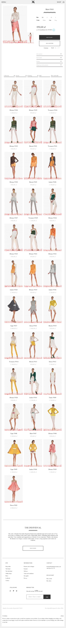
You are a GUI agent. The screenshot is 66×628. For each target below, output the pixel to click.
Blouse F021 (52, 254)
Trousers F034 (52, 110)
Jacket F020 (13, 290)
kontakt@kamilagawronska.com (54, 566)
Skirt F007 (33, 433)
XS (42, 17)
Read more (33, 548)
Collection (6, 75)
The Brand (8, 568)
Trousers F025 (33, 218)
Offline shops (9, 573)
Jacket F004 (33, 469)
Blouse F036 (14, 110)
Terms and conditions (29, 573)
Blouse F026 (14, 397)
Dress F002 (13, 505)
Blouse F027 (14, 218)
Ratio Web (60, 608)
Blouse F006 (52, 433)
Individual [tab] (39, 57)
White (44, 20)
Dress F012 (52, 362)
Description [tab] (39, 54)
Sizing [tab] (38, 61)
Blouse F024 (52, 218)
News (7, 575)
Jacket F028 (52, 182)
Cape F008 (13, 433)
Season (17, 75)
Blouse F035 (33, 110)
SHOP (59, 2)
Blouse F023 (14, 254)
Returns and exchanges (29, 566)
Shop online (8, 566)
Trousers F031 (52, 146)
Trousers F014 (13, 362)
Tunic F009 (52, 397)
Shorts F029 (33, 182)
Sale (40, 75)
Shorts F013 (33, 362)
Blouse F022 (33, 254)
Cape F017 (13, 326)
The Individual (9, 571)
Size (37, 17)
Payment (26, 568)
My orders (49, 581)
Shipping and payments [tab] (42, 65)
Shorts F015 (52, 326)
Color (37, 20)
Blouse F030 (14, 182)
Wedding (29, 75)
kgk (33, 2)
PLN (52, 48)
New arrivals (54, 75)
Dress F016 (33, 326)
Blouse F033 (14, 146)
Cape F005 (13, 469)
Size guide (26, 575)
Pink (50, 20)
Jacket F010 (33, 397)
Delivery (26, 571)
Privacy (25, 578)
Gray (56, 20)
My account (49, 578)
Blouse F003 (52, 469)
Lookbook (8, 578)
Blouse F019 (33, 290)
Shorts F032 (33, 146)
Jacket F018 (52, 290)
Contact (7, 580)
